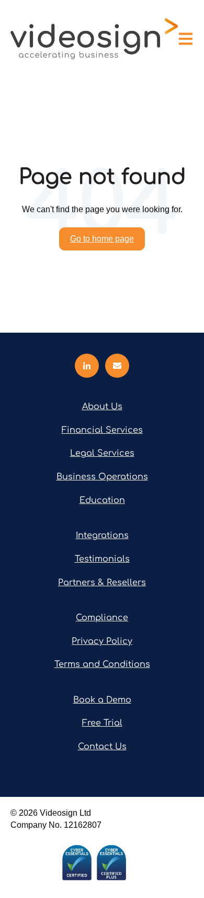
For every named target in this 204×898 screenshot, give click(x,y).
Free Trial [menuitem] (102, 723)
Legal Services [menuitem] (102, 453)
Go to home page (102, 238)
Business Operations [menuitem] (102, 476)
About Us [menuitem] (102, 406)
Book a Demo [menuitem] (102, 700)
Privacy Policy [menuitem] (102, 641)
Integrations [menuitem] (102, 535)
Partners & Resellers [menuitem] (102, 582)
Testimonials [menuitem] (102, 559)
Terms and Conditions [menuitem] (102, 664)
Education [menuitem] (102, 500)
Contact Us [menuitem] (102, 746)
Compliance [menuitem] (102, 617)
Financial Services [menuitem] (102, 430)
